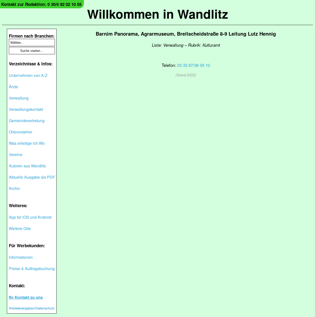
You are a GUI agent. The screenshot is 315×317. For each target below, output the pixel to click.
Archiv (14, 188)
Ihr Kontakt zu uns (26, 297)
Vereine (15, 154)
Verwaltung (19, 98)
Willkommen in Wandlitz (157, 13)
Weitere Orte (20, 228)
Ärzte (13, 86)
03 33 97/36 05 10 (193, 65)
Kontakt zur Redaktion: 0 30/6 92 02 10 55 (41, 4)
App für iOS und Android (30, 217)
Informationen (21, 257)
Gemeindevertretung (27, 120)
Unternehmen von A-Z (28, 75)
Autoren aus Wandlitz (27, 166)
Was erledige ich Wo (27, 143)
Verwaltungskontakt (26, 109)
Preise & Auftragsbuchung (32, 268)
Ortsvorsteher (20, 132)
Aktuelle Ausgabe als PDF (32, 177)
